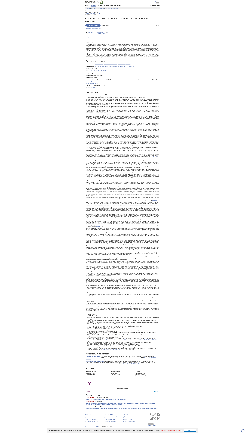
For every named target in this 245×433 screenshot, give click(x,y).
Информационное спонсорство (111, 416)
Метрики (109, 32)
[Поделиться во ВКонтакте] (86, 37)
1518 (159, 25)
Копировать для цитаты (92, 83)
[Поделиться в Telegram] (88, 37)
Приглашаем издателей (109, 417)
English (147, 1)
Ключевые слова (155, 5)
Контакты (125, 417)
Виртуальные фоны (127, 419)
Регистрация (154, 1)
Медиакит (125, 416)
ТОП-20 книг (88, 416)
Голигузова (154, 200)
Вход (158, 1)
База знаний (117, 5)
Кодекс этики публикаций (129, 421)
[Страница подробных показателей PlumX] (89, 383)
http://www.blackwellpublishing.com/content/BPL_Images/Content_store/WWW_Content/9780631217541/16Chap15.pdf (131, 339)
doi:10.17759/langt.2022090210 (92, 13)
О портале (125, 414)
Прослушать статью (93, 25)
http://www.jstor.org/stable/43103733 (111, 349)
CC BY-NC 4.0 (94, 87)
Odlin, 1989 (154, 156)
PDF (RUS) (90, 32)
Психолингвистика (90, 397)
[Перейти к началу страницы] (242, 431)
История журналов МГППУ (91, 421)
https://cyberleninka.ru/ (129, 319)
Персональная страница (110, 421)
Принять (190, 430)
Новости (87, 5)
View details (156, 391)
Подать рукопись (107, 5)
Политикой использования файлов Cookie (171, 430)
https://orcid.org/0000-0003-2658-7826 (131, 363)
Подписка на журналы (109, 419)
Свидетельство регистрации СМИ (91, 426)
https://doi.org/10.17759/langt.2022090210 (97, 70)
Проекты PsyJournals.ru (90, 419)
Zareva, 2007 (99, 226)
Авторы (99, 5)
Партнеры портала (108, 414)
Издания (93, 5)
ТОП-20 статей (88, 414)
